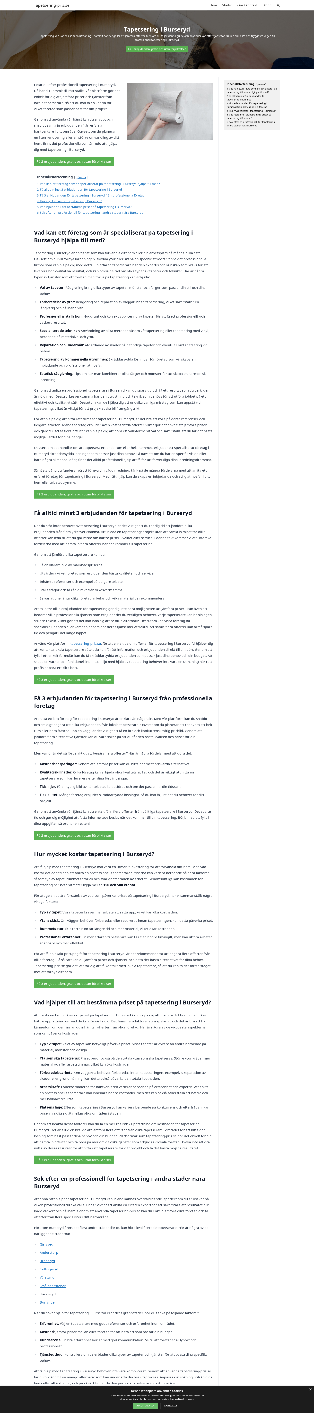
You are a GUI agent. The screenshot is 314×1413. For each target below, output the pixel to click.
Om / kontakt (247, 5)
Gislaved (46, 1244)
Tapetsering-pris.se (52, 5)
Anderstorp (49, 1252)
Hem (213, 5)
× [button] (310, 1389)
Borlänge (47, 1302)
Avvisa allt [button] (170, 1405)
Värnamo (47, 1277)
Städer (227, 5)
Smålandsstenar (53, 1285)
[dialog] (157, 1399)
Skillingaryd (49, 1269)
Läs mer (191, 1398)
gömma (81, 177)
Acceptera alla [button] (145, 1405)
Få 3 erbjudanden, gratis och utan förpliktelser (157, 49)
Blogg (267, 5)
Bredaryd (47, 1260)
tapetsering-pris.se (85, 643)
